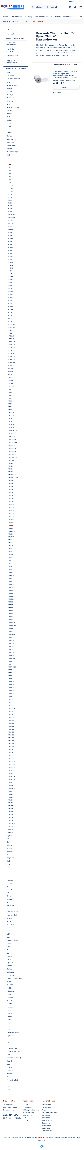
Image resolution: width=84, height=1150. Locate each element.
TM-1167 (10, 398)
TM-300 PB (11, 428)
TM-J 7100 (11, 490)
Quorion (10, 997)
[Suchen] (56, 7)
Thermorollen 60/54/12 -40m (65, 65)
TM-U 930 (11, 735)
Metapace (10, 905)
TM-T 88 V (11, 620)
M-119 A (10, 235)
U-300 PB (10, 832)
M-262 (10, 303)
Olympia (10, 963)
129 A (9, 176)
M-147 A (10, 277)
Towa (8, 1055)
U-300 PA (10, 829)
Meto (8, 909)
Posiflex (9, 988)
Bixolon (9, 110)
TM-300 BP (11, 425)
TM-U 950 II (11, 744)
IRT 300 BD (11, 215)
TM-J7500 (11, 516)
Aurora (9, 88)
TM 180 (10, 392)
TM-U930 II (11, 824)
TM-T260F (11, 652)
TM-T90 (10, 696)
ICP (8, 874)
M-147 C (10, 283)
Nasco (9, 931)
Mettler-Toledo (12, 915)
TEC (8, 1045)
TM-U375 (10, 809)
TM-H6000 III (12, 475)
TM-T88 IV (11, 688)
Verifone (10, 1070)
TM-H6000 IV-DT (13, 478)
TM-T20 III (11, 643)
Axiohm (9, 91)
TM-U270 (10, 791)
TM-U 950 (11, 741)
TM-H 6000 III (12, 451)
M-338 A (10, 309)
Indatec (9, 877)
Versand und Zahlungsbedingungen (31, 1108)
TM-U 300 (11, 720)
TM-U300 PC (11, 800)
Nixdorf (9, 943)
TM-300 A (11, 422)
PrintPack (10, 991)
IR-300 (10, 206)
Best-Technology (13, 107)
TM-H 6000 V (12, 460)
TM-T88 (10, 679)
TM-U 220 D (11, 714)
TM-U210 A (11, 759)
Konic (9, 896)
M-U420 (10, 371)
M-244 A (10, 300)
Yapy (8, 1086)
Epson (9, 164)
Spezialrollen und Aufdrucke (12, 50)
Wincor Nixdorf (12, 1080)
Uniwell (9, 1061)
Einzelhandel (47, 1105)
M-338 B (10, 312)
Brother (9, 120)
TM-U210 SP (11, 770)
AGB (24, 1118)
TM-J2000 (11, 504)
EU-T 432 (10, 188)
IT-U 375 (10, 224)
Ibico (8, 864)
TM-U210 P (11, 767)
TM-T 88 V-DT (12, 623)
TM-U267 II (11, 788)
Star (8, 1042)
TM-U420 (10, 812)
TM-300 (10, 419)
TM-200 (10, 404)
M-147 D (10, 286)
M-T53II (10, 365)
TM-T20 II (11, 640)
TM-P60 (10, 572)
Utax (8, 1064)
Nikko (9, 937)
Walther (9, 1074)
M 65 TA (10, 230)
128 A (9, 167)
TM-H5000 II (11, 466)
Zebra (9, 1089)
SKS (8, 1039)
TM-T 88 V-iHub (12, 626)
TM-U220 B (11, 776)
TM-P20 (10, 569)
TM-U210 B (11, 762)
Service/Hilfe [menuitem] (76, 2)
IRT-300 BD (11, 218)
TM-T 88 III (11, 614)
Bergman (10, 101)
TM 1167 (10, 389)
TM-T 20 (10, 578)
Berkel (9, 104)
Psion (9, 994)
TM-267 (10, 410)
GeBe (8, 842)
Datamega (10, 142)
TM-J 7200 (11, 493)
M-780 (10, 321)
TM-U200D (11, 753)
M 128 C (10, 227)
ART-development (13, 79)
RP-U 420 (10, 377)
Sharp (9, 1029)
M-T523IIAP (11, 348)
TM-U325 (10, 803)
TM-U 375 (11, 726)
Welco (9, 1077)
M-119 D (10, 241)
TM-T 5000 (11, 587)
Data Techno (11, 139)
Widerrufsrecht (28, 1112)
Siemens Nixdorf (13, 1032)
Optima (9, 969)
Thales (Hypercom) (13, 1051)
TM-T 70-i (11, 599)
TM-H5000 (11, 463)
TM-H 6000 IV (12, 454)
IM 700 (10, 197)
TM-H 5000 (11, 436)
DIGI (8, 155)
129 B (9, 179)
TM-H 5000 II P (12, 442)
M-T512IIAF (11, 324)
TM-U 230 (11, 717)
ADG (8, 72)
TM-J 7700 (11, 498)
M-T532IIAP (11, 360)
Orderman (10, 975)
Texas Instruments (13, 1048)
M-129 (10, 256)
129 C (9, 182)
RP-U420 (10, 380)
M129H (10, 374)
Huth (8, 861)
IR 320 (10, 203)
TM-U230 (10, 785)
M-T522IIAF (11, 342)
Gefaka (9, 845)
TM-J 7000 (11, 487)
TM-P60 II (11, 575)
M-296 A (10, 306)
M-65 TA (10, 318)
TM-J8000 (11, 522)
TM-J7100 (11, 513)
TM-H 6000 (11, 445)
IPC (8, 886)
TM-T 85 (10, 605)
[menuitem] (44, 7)
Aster (8, 82)
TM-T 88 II (11, 611)
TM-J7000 (11, 510)
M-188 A (10, 292)
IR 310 (10, 200)
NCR (8, 934)
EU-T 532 (10, 191)
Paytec (9, 982)
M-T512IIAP (11, 327)
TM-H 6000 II (12, 448)
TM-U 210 (11, 702)
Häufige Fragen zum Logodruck (49, 1113)
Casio (9, 126)
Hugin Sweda (11, 858)
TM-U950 (10, 827)
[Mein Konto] (75, 7)
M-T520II (10, 333)
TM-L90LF (11, 555)
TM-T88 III (11, 685)
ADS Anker (10, 76)
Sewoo (9, 1026)
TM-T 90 (10, 631)
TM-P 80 (10, 566)
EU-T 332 (10, 185)
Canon (9, 123)
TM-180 (10, 401)
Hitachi (9, 851)
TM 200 (10, 395)
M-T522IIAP (11, 345)
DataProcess (11, 145)
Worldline (10, 1083)
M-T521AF (11, 336)
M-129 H (10, 271)
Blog (7, 29)
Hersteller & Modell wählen (16, 69)
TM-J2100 (11, 507)
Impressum (27, 1120)
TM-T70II (10, 670)
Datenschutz (27, 1115)
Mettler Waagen (12, 912)
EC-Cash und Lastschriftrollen (12, 44)
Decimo (9, 149)
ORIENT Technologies (14, 978)
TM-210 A (11, 407)
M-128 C (10, 253)
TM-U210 (10, 756)
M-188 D (10, 298)
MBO (8, 902)
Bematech (10, 98)
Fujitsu (9, 836)
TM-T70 (10, 664)
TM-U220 (10, 773)
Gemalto (10, 848)
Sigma (9, 1036)
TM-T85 (10, 676)
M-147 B (10, 280)
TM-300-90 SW (12, 430)
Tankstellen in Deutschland (47, 1121)
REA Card (10, 1001)
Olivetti (9, 959)
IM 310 (10, 194)
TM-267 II (11, 416)
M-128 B (10, 250)
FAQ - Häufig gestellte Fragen (50, 1108)
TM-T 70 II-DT (12, 596)
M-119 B (10, 238)
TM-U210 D (11, 764)
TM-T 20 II (11, 581)
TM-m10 (10, 558)
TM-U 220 (11, 705)
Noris (9, 947)
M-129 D (10, 268)
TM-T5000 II (11, 658)
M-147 (10, 274)
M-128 (10, 244)
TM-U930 (10, 821)
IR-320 (10, 212)
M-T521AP (11, 339)
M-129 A (10, 259)
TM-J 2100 (11, 484)
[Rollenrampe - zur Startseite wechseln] (12, 9)
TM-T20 (10, 637)
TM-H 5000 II (12, 439)
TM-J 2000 (11, 481)
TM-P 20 (10, 563)
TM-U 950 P (11, 747)
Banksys (10, 95)
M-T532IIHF (11, 363)
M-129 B (10, 262)
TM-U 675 (11, 729)
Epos (8, 161)
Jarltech (9, 889)
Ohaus (9, 950)
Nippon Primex (12, 940)
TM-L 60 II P (11, 531)
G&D (8, 839)
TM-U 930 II (11, 738)
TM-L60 (10, 540)
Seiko (9, 1020)
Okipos (9, 956)
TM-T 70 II (11, 593)
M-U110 (10, 368)
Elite (8, 158)
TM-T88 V (11, 691)
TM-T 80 (10, 602)
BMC (8, 117)
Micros (9, 918)
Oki (8, 953)
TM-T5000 (11, 655)
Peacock (10, 985)
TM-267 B (11, 413)
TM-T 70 (10, 590)
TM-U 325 (11, 723)
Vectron (9, 1067)
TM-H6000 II (11, 472)
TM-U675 (10, 815)
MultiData (10, 924)
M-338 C (10, 315)
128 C (9, 173)
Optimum (10, 972)
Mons (9, 921)
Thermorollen (11, 34)
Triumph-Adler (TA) (14, 1058)
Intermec (10, 883)
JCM (8, 893)
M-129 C (10, 265)
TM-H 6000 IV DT (13, 457)
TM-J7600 (11, 519)
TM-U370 (10, 806)
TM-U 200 (11, 699)
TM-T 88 (10, 608)
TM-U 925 (11, 732)
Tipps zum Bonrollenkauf (47, 1129)
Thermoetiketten (12, 56)
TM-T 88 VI (11, 629)
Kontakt (25, 1105)
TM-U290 (10, 794)
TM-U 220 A (11, 708)
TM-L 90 (10, 534)
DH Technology (12, 152)
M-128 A (10, 247)
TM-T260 (10, 646)
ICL (8, 870)
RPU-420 (10, 383)
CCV (8, 130)
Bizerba (9, 114)
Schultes (10, 1016)
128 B (9, 170)
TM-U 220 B (11, 711)
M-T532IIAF (11, 357)
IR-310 (10, 209)
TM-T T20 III (11, 634)
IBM (8, 867)
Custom (9, 136)
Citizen (9, 133)
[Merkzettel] (70, 7)
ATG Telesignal (12, 85)
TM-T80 (10, 673)
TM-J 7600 (11, 496)
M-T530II (10, 351)
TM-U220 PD (12, 782)
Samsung (10, 1007)
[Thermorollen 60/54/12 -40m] (41, 79)
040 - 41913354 (10, 1115)
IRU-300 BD (11, 221)
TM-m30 (10, 561)
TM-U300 (10, 797)
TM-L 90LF (11, 537)
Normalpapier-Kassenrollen (16, 38)
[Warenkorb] (80, 7)
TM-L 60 (10, 525)
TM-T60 (10, 661)
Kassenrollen (47, 1118)
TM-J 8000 (11, 501)
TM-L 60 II (11, 528)
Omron (9, 966)
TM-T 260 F (11, 584)
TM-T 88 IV (11, 617)
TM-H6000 (11, 469)
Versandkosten (43, 1137)
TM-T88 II (11, 682)
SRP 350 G (11, 386)
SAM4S (9, 1004)
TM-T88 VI (11, 694)
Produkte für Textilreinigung (11, 61)
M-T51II (10, 330)
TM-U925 (10, 818)
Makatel (10, 899)
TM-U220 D (11, 779)
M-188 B (10, 295)
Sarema (9, 1013)
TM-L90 (10, 549)
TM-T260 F (11, 649)
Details (64, 87)
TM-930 (10, 433)
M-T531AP (11, 354)
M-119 (10, 232)
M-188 (10, 289)
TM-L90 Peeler (12, 552)
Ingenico (10, 880)
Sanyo (9, 1010)
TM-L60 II (11, 543)
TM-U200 (10, 750)
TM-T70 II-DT (12, 667)
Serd (8, 1023)
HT (8, 855)
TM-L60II (10, 546)
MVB (8, 928)
